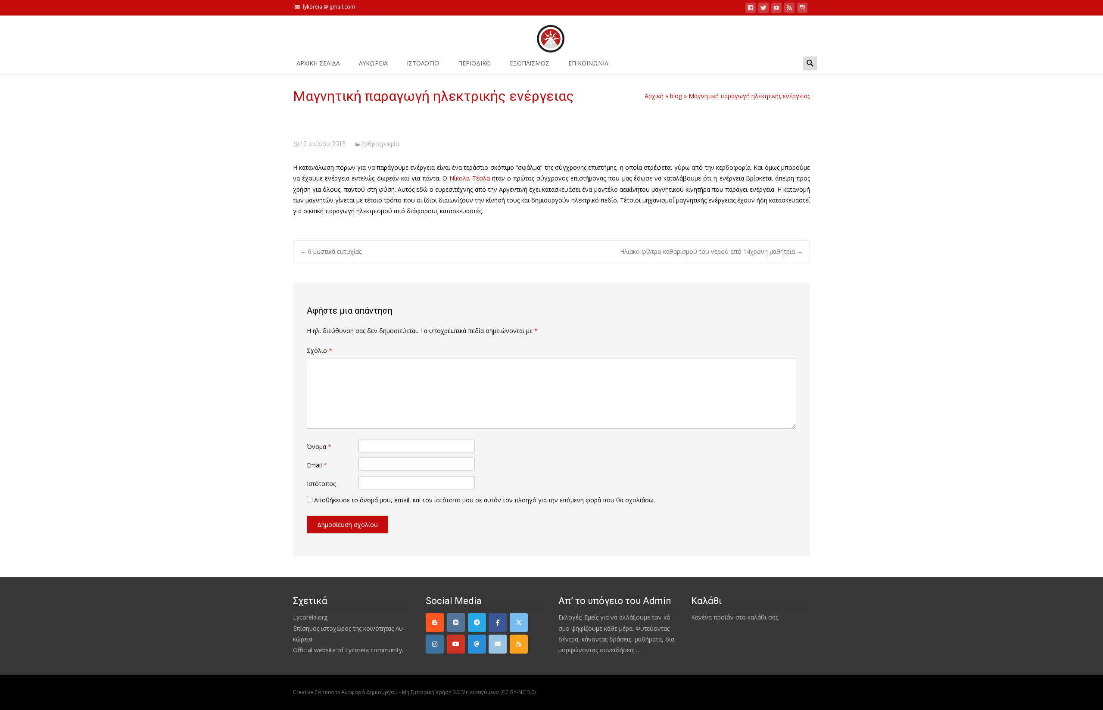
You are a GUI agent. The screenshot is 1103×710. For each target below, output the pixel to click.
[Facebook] (498, 622)
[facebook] (750, 9)
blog (676, 96)
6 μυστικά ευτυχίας (330, 251)
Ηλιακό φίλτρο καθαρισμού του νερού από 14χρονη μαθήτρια (711, 251)
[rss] (519, 644)
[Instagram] (435, 644)
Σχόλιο (319, 350)
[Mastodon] (477, 644)
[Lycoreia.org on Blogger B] (435, 622)
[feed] (789, 9)
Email (317, 465)
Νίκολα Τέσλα (469, 178)
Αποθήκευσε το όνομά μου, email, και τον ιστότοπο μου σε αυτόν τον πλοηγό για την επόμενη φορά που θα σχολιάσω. (484, 500)
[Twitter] (519, 622)
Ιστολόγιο (423, 63)
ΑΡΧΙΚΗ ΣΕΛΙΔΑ (318, 63)
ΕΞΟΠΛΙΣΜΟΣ (529, 63)
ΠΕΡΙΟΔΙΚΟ (474, 63)
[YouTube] (456, 644)
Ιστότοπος (321, 484)
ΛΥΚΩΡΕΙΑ (373, 63)
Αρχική (654, 96)
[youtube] (776, 9)
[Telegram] (477, 622)
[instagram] (802, 9)
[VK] (456, 622)
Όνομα (319, 446)
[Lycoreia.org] (551, 34)
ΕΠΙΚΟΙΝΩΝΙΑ (588, 63)
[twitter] (763, 9)
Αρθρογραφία (380, 144)
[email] (498, 644)
